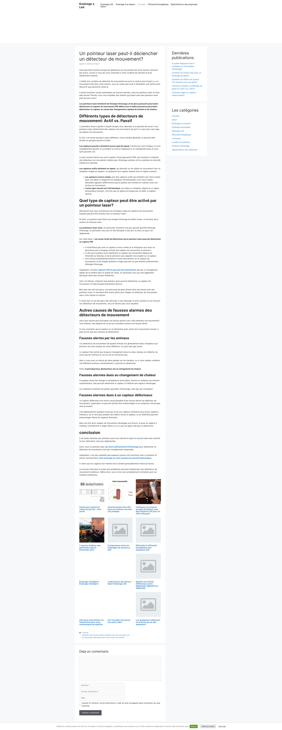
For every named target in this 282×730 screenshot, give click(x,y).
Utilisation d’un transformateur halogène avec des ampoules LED (106, 635)
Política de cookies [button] (208, 726)
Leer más (222, 726)
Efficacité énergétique (158, 4)
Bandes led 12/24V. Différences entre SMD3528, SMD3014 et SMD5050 (147, 585)
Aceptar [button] (193, 726)
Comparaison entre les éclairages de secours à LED (119, 547)
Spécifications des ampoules (184, 4)
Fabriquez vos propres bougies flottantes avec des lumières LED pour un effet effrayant (148, 510)
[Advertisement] (141, 27)
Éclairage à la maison (125, 4)
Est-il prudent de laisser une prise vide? (119, 621)
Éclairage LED (107, 4)
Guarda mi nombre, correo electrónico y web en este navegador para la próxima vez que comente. (121, 704)
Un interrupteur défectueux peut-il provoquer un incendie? (103, 637)
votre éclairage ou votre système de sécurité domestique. (125, 458)
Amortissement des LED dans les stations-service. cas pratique (120, 509)
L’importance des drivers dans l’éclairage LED (119, 583)
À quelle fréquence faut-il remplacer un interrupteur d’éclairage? (183, 66)
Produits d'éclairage (180, 146)
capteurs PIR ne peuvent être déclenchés (117, 270)
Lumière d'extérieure (181, 142)
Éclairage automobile (181, 127)
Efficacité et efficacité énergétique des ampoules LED (146, 547)
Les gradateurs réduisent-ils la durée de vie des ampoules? (148, 622)
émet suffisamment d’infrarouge (123, 447)
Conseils (142, 4)
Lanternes (176, 138)
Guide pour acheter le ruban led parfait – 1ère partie (90, 509)
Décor (103, 7)
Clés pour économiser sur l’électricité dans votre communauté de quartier (91, 622)
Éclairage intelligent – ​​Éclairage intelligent (89, 583)
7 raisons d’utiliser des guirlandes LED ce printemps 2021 (90, 547)
